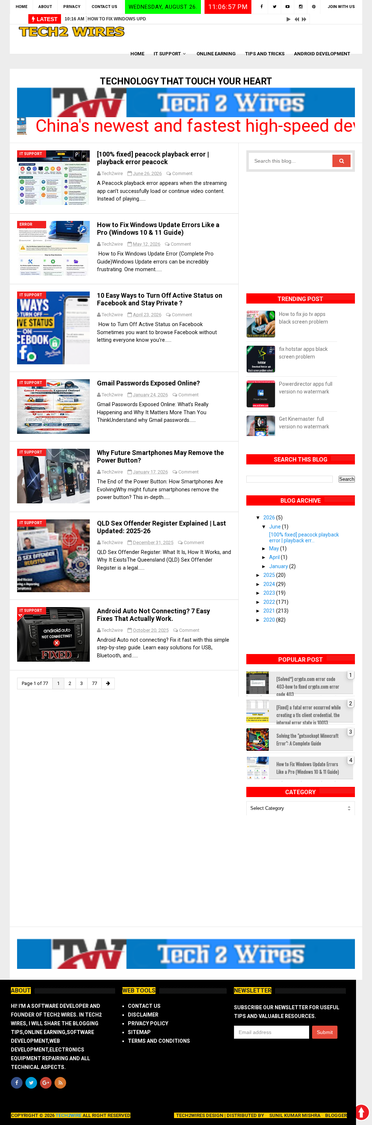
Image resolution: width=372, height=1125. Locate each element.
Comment (182, 173)
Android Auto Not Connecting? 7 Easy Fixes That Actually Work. (153, 614)
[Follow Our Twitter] (274, 7)
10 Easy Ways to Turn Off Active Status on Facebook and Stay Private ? (159, 299)
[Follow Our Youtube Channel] (287, 7)
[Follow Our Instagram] (300, 7)
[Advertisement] (300, 228)
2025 (269, 575)
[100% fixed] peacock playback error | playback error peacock (153, 158)
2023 (269, 593)
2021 (269, 611)
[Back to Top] (361, 1112)
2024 (269, 584)
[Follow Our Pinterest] (313, 7)
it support (31, 154)
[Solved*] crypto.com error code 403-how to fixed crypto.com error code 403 (307, 684)
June (275, 527)
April (275, 557)
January (279, 566)
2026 (269, 517)
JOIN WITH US (341, 6)
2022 (269, 602)
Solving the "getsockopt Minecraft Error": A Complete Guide (307, 739)
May (274, 548)
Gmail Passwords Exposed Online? (148, 383)
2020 (269, 620)
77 (94, 683)
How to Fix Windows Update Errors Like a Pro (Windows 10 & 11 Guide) (172, 18)
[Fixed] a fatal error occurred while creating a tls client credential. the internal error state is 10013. (308, 713)
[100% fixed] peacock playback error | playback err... (304, 537)
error (26, 224)
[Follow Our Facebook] (261, 7)
